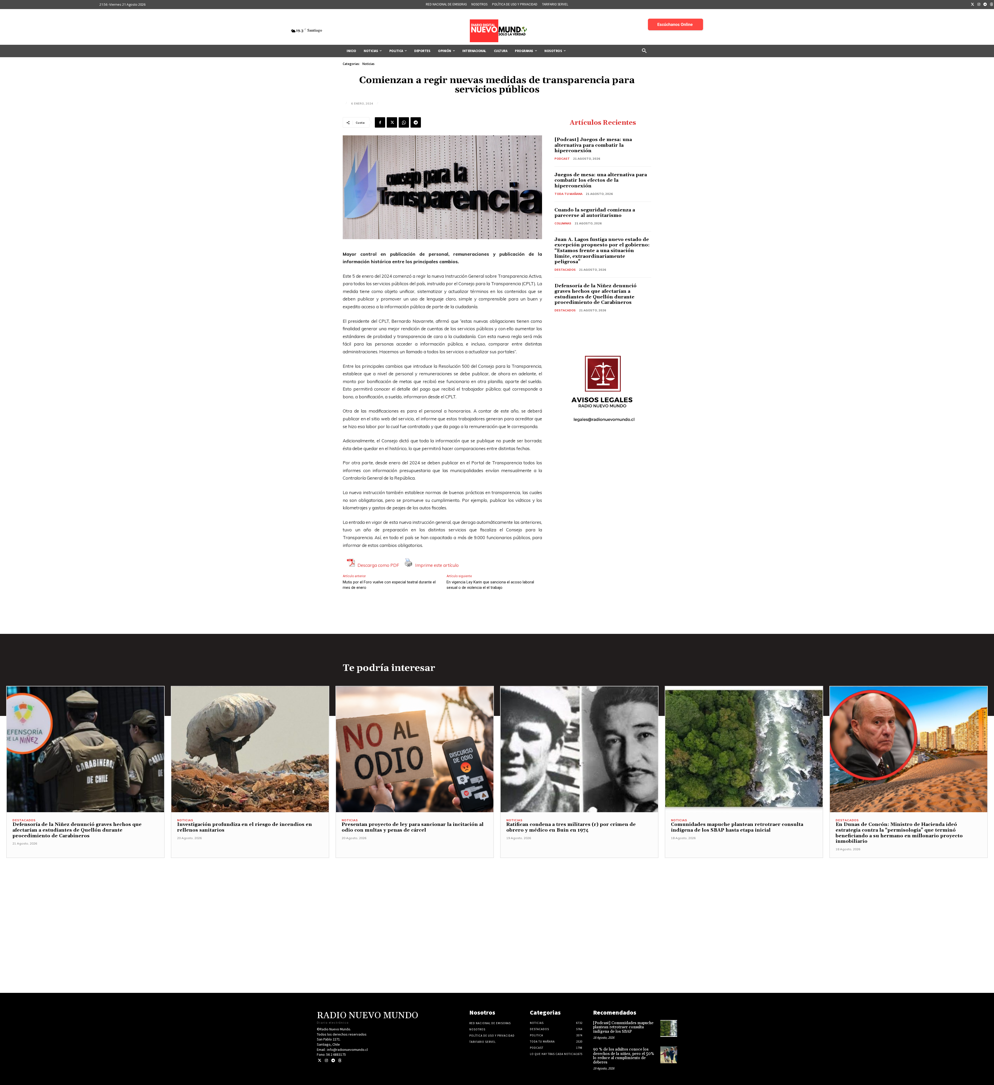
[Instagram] (979, 4)
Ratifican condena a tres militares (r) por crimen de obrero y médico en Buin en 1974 (571, 827)
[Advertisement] (497, 894)
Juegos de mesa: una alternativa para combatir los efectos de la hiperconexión (600, 180)
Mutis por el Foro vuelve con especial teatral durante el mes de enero (389, 585)
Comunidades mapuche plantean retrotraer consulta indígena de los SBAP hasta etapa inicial (737, 827)
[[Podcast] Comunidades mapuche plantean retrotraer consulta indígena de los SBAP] (668, 1028)
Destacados (565, 270)
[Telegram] (985, 4)
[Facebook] (380, 122)
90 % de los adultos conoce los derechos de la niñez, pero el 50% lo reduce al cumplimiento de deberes (623, 1056)
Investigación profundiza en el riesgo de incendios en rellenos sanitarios (244, 827)
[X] (392, 122)
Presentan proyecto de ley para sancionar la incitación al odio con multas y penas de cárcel (413, 827)
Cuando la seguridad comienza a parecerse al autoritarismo (594, 213)
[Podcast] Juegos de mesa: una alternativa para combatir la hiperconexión (593, 145)
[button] (644, 51)
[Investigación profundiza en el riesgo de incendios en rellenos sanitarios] (250, 749)
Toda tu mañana (568, 194)
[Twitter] (972, 4)
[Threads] (339, 1060)
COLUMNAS (562, 223)
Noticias (368, 64)
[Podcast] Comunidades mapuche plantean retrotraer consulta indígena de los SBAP (623, 1027)
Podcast (562, 158)
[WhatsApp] (404, 122)
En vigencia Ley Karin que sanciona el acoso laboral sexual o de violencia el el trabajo (490, 585)
